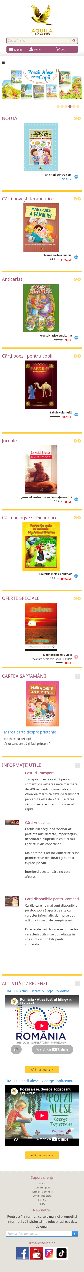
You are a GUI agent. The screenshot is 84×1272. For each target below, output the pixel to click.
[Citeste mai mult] (77, 676)
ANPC (42, 1203)
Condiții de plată (42, 1195)
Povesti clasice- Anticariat (55, 335)
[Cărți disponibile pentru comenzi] (12, 901)
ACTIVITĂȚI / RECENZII (25, 983)
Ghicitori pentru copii (58, 174)
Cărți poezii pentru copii (27, 356)
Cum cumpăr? (42, 1187)
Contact (42, 1183)
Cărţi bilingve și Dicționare (29, 517)
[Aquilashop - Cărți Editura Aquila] (42, 19)
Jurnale (9, 440)
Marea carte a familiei (58, 255)
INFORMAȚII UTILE (21, 765)
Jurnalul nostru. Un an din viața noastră (46, 497)
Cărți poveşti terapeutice (28, 199)
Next (79, 119)
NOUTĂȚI (11, 118)
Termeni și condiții (42, 1191)
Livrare (42, 1199)
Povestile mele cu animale (55, 574)
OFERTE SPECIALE (20, 598)
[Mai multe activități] (77, 983)
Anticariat (12, 279)
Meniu (18, 49)
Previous (75, 119)
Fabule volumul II (61, 412)
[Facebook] (22, 1253)
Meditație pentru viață (57, 655)
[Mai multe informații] (77, 765)
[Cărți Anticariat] (12, 822)
